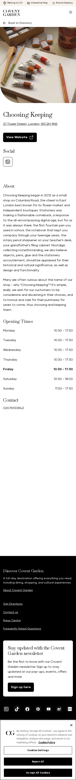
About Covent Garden (18, 590)
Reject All (38, 761)
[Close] (71, 725)
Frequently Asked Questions (22, 628)
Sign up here (21, 687)
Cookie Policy (46, 742)
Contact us (10, 612)
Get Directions (13, 604)
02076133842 (13, 408)
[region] (38, 750)
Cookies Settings (38, 750)
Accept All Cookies (38, 772)
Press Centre (12, 620)
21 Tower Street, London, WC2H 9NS (30, 123)
